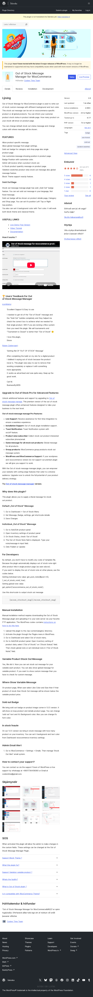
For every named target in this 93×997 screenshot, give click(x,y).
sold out (87, 142)
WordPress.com (10, 958)
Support (51, 942)
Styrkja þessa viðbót (72, 239)
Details (7, 89)
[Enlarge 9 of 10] (57, 804)
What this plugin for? (10, 865)
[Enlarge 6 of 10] (37, 801)
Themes (28, 942)
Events (73, 942)
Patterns (28, 950)
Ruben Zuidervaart (10, 345)
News (4, 942)
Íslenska (11, 980)
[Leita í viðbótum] (26, 24)
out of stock (86, 137)
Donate (74, 946)
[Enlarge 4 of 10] (17, 825)
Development (48, 89)
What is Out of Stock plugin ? (14, 887)
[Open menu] (89, 3)
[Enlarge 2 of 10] (17, 801)
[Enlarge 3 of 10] (17, 813)
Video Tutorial (16, 228)
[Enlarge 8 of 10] (57, 789)
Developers (52, 946)
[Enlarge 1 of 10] (17, 789)
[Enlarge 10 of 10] (57, 816)
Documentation (16, 232)
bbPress (6, 966)
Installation (32, 89)
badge (87, 133)
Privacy (5, 950)
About (4, 938)
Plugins (28, 946)
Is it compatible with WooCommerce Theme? (21, 894)
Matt (5, 962)
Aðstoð (88, 89)
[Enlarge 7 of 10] (37, 817)
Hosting (5, 946)
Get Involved (75, 938)
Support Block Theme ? (12, 858)
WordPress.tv (54, 950)
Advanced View (70, 153)
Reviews (19, 89)
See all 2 (87, 128)
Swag (73, 950)
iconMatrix (6, 304)
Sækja (72, 77)
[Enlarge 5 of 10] (37, 789)
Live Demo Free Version (20, 225)
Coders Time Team (32, 80)
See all (88, 195)
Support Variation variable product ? (17, 872)
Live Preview (84, 77)
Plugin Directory (8, 10)
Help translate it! (64, 17)
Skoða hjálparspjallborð (73, 217)
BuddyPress (8, 970)
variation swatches (83, 147)
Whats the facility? (10, 879)
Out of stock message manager (20, 484)
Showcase (29, 938)
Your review (69, 195)
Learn (50, 938)
